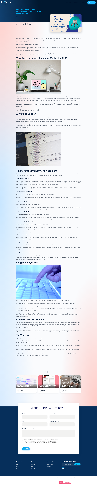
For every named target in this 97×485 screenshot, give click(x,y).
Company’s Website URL (55, 421)
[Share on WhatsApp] (27, 24)
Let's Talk (26, 448)
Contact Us (91, 2)
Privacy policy (49, 466)
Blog (20, 6)
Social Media (33, 464)
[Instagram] (30, 24)
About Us (17, 466)
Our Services (68, 2)
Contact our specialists (47, 353)
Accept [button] (61, 482)
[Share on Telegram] (25, 24)
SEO (37, 214)
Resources (83, 2)
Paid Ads (32, 470)
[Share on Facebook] (21, 24)
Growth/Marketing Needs (28, 428)
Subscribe (77, 464)
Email (23, 421)
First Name (24, 413)
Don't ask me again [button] (67, 482)
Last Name (52, 413)
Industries (76, 2)
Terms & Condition (50, 464)
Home (17, 6)
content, (43, 98)
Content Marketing (34, 468)
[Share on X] (23, 24)
